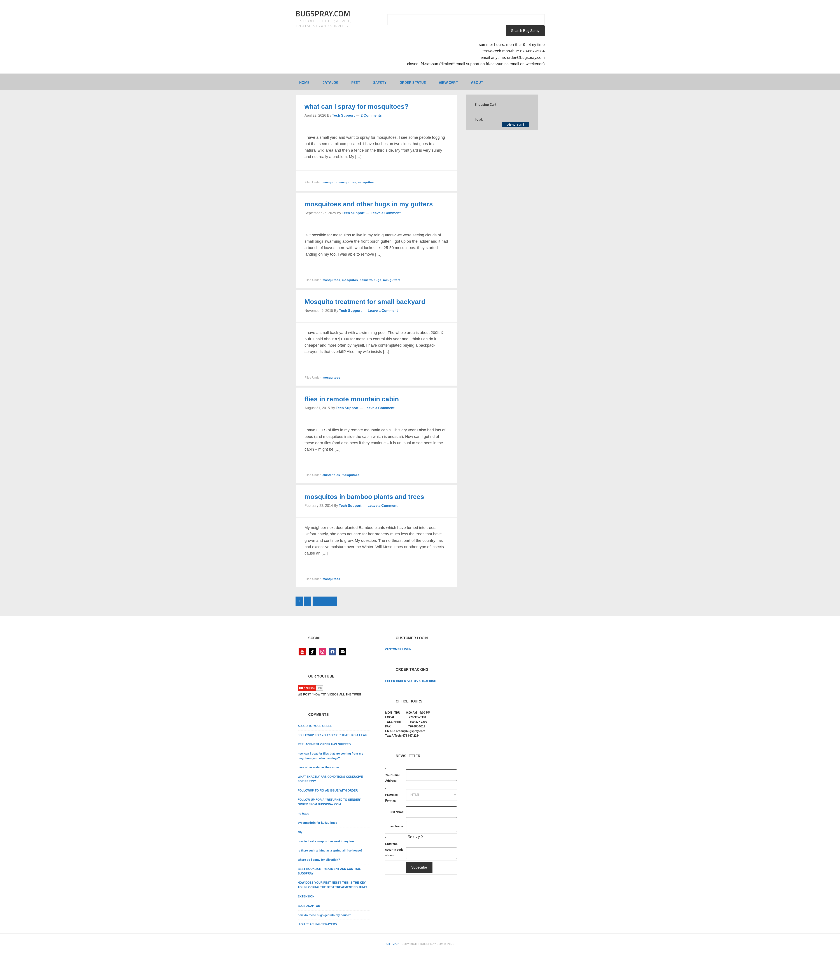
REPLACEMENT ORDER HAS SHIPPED (324, 744)
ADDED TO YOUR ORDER (315, 726)
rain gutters (391, 280)
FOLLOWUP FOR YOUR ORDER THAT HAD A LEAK (332, 735)
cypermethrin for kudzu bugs (317, 822)
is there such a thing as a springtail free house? (330, 850)
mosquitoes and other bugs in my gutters (368, 204)
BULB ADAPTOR (309, 906)
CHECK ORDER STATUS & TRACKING (410, 681)
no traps (303, 813)
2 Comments (371, 115)
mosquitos (366, 182)
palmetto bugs (370, 280)
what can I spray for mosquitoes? (356, 106)
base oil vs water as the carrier (318, 767)
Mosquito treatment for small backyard (364, 301)
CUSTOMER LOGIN (398, 649)
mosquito (329, 182)
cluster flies (331, 475)
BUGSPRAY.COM (322, 13)
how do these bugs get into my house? (324, 915)
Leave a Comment (386, 213)
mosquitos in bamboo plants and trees (364, 496)
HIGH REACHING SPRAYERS (317, 924)
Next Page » (324, 601)
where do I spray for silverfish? (319, 859)
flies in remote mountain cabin (351, 399)
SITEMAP (392, 944)
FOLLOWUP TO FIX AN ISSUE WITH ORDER (328, 790)
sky (300, 832)
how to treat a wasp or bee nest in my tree (326, 841)
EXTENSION (306, 896)
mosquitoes (347, 182)
